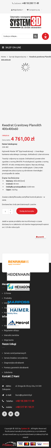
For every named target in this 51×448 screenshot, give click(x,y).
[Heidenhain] (18, 274)
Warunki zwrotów (11, 335)
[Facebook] (4, 413)
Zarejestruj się (34, 10)
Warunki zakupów (11, 326)
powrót (41, 237)
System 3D (25, 428)
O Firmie (7, 293)
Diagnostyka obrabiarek (14, 363)
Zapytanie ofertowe (12, 308)
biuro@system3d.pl (24, 395)
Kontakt (7, 312)
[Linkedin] (17, 413)
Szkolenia (8, 372)
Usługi (6, 303)
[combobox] (20, 36)
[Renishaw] (18, 262)
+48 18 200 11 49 (30, 3)
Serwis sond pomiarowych (15, 353)
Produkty (8, 298)
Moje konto (9, 340)
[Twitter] (10, 413)
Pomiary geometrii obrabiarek (16, 367)
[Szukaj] (35, 36)
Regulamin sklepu (11, 330)
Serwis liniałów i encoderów (16, 358)
